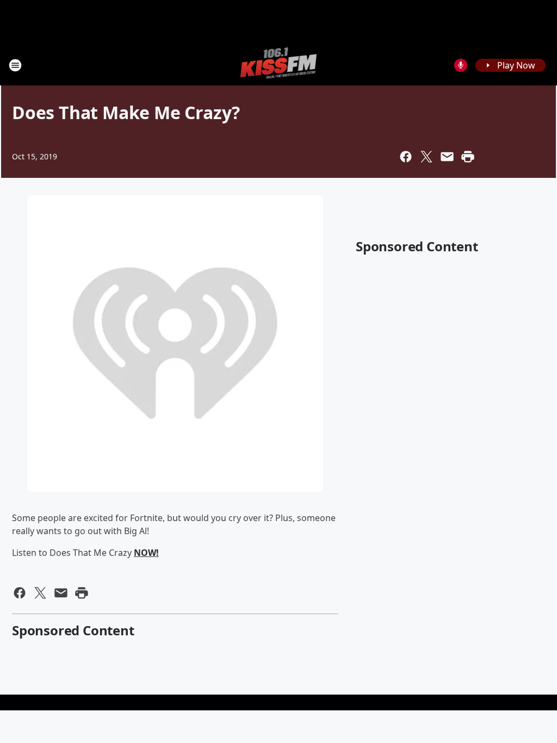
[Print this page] (467, 156)
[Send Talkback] (460, 65)
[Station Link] (278, 65)
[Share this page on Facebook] (405, 156)
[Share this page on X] (426, 156)
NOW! (146, 553)
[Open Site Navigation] (15, 65)
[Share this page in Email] (447, 156)
